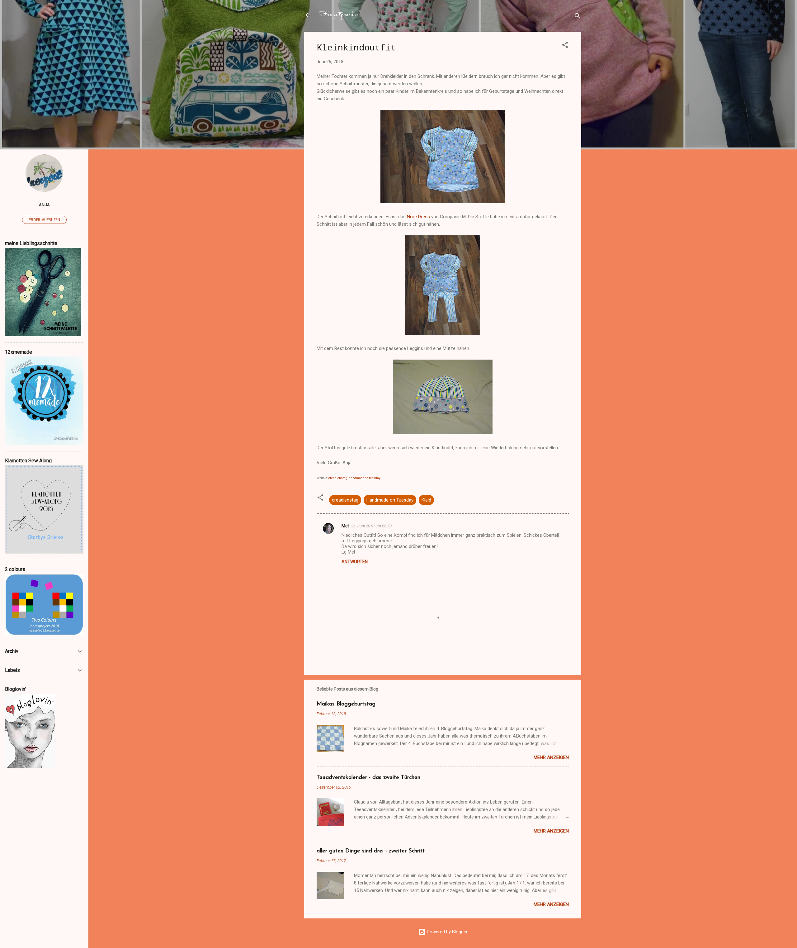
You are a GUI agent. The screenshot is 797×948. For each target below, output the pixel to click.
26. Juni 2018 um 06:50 (371, 526)
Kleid (426, 500)
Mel (345, 526)
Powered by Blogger (447, 932)
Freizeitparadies (339, 14)
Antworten (355, 561)
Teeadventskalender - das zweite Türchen (368, 778)
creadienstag (345, 500)
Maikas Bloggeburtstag (346, 704)
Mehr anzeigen (551, 757)
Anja (44, 204)
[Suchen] (577, 16)
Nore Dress (418, 216)
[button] (565, 46)
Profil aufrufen (44, 220)
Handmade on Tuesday (389, 500)
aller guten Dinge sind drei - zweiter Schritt (371, 851)
